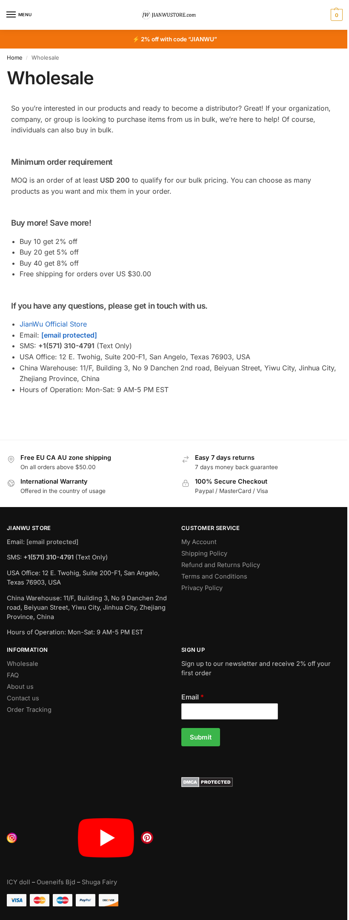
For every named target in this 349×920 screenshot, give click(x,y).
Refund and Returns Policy (220, 565)
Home (15, 57)
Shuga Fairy (99, 882)
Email (192, 697)
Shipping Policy (204, 553)
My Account (199, 542)
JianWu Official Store (53, 324)
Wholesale (22, 664)
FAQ (13, 675)
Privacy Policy (202, 588)
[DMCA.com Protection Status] (261, 782)
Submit (201, 737)
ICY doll (18, 882)
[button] (336, 15)
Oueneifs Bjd (56, 882)
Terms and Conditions (214, 576)
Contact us (23, 698)
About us (20, 687)
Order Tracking (29, 710)
